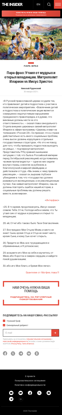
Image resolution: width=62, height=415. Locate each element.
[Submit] (55, 332)
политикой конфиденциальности (15, 341)
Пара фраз (31, 66)
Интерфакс (52, 200)
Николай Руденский (31, 88)
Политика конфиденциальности (30, 385)
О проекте (30, 376)
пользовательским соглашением (39, 339)
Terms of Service (28, 344)
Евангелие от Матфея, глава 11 (42, 272)
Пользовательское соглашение (30, 380)
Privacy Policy (16, 344)
